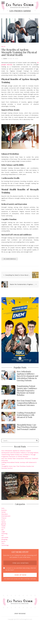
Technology (5, 545)
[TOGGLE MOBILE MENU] (3, 2)
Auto (2, 508)
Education (4, 514)
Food (3, 520)
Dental (3, 512)
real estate (4, 537)
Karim (5, 58)
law (2, 529)
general (3, 524)
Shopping (4, 539)
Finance (3, 518)
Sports (3, 541)
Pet (2, 535)
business (4, 510)
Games (3, 522)
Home (3, 527)
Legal (3, 531)
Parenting (4, 533)
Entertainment (5, 516)
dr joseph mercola (10, 259)
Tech (2, 543)
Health (3, 46)
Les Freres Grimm (20, 10)
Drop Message (20, 613)
